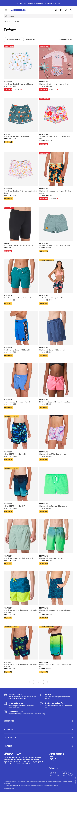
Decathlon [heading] (8, 737)
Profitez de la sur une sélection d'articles (38, 3)
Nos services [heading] (9, 712)
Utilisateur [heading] (8, 720)
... (11, 22)
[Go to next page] (45, 682)
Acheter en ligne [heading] (10, 729)
